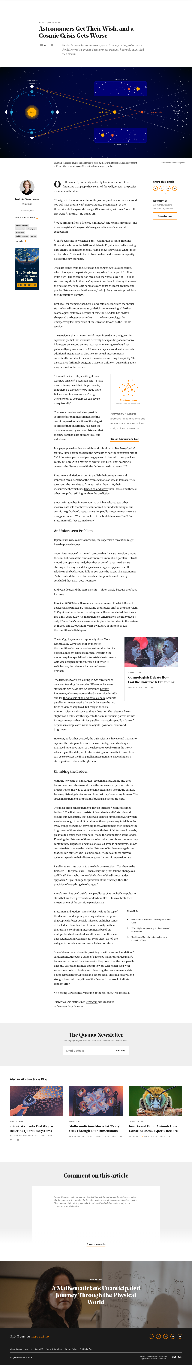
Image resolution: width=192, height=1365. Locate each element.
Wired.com (92, 1001)
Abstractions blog (50, 23)
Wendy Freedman (121, 222)
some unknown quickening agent (116, 362)
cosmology (135, 672)
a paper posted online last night (75, 448)
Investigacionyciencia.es (70, 1006)
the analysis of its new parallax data (84, 697)
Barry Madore (93, 204)
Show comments (96, 1244)
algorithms (16, 1121)
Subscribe (120, 1050)
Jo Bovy (108, 290)
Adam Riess (103, 240)
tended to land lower (96, 488)
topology (75, 1121)
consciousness (137, 1121)
